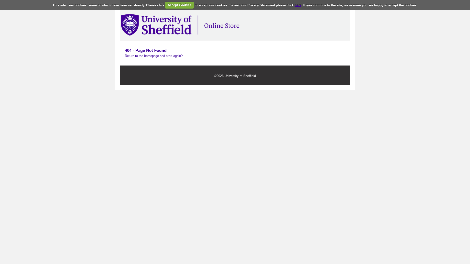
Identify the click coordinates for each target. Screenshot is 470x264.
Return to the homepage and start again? (154, 56)
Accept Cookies (179, 5)
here (298, 5)
